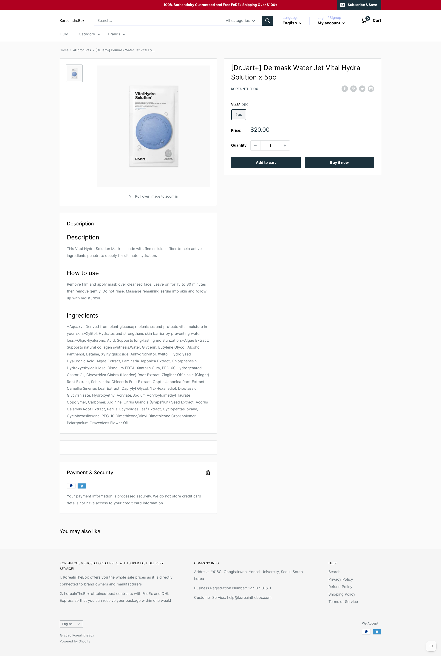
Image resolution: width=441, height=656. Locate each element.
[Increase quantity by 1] (285, 145)
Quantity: (239, 145)
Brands (114, 34)
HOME (65, 34)
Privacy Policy (340, 579)
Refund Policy (340, 586)
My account (329, 23)
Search (334, 571)
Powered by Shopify (75, 641)
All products (82, 50)
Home (64, 50)
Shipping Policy (341, 594)
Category (87, 34)
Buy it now (339, 162)
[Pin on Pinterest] (353, 88)
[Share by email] (371, 88)
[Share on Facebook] (345, 88)
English (67, 624)
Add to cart (266, 162)
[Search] (267, 21)
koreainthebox (244, 89)
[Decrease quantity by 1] (255, 145)
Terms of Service (343, 601)
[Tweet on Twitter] (362, 88)
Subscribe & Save (362, 5)
